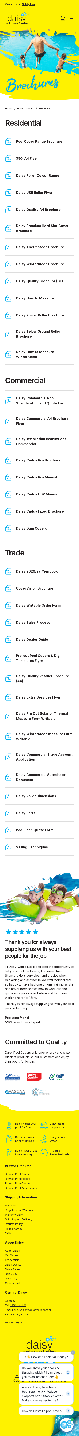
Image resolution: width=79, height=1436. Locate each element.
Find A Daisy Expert (17, 1314)
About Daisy (12, 1250)
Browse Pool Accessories (21, 1188)
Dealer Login (13, 1322)
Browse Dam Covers (18, 1183)
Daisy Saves (12, 1269)
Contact (10, 1300)
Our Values (11, 1255)
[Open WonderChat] (67, 1425)
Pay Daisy (11, 1278)
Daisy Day (11, 1273)
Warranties (11, 1205)
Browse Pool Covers (18, 1174)
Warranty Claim (14, 1214)
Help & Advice (25, 108)
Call (15, 1305)
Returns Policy (14, 1224)
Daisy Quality (13, 1264)
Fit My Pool (28, 4)
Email (28, 1309)
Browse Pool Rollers (17, 1178)
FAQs (8, 1233)
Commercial (12, 1283)
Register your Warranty (19, 1210)
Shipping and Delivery (18, 1219)
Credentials (12, 1260)
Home (9, 108)
